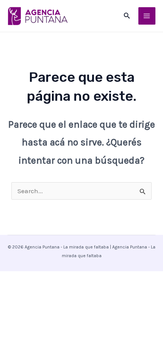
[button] (127, 16)
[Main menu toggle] (147, 16)
